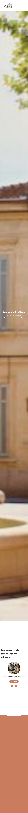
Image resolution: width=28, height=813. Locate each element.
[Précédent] (12, 686)
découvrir (14, 681)
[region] (14, 675)
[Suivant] (16, 686)
